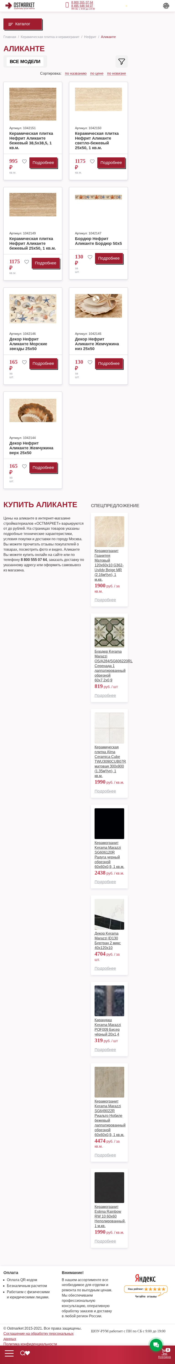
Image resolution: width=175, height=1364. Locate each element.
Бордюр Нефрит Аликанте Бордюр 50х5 (98, 241)
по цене (96, 73)
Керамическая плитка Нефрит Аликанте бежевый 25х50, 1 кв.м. (32, 243)
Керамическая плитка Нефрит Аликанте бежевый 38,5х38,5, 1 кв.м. (31, 140)
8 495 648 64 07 (82, 6)
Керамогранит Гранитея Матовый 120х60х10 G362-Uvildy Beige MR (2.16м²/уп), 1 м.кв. (109, 565)
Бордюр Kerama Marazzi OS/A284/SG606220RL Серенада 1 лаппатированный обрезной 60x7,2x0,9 (114, 666)
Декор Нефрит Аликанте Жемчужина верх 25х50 (31, 448)
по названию (76, 73)
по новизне (116, 73)
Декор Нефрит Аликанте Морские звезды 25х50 (28, 344)
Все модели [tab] (25, 61)
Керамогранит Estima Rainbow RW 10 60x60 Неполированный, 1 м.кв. (110, 1216)
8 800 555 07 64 (82, 2)
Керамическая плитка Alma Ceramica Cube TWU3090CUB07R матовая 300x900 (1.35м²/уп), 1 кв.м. (110, 761)
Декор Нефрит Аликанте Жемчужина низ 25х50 (97, 344)
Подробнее (43, 162)
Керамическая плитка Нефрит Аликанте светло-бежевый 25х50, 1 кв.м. (97, 140)
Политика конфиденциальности (30, 1344)
